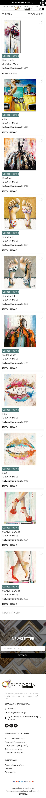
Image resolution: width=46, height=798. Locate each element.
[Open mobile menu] (3, 9)
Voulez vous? (9, 355)
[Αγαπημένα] (40, 21)
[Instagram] (11, 725)
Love (4, 473)
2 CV (4, 119)
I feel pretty (8, 60)
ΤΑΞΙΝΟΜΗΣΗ (37, 14)
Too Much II (8, 296)
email (3, 645)
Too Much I (8, 237)
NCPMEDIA (23, 794)
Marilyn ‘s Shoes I (11, 532)
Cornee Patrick (10, 56)
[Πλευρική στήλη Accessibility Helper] (43, 3)
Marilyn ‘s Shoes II (12, 591)
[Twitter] (16, 725)
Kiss (4, 414)
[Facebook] (7, 725)
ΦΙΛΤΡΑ (8, 14)
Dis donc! (7, 178)
